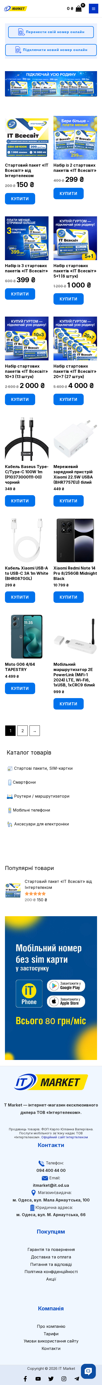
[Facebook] (25, 1379)
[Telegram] (76, 1379)
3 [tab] (54, 86)
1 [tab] (42, 86)
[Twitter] (51, 1379)
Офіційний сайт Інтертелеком (64, 1137)
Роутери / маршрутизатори (41, 796)
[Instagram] (64, 1379)
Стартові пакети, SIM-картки (43, 768)
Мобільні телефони (31, 810)
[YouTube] (38, 1379)
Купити (20, 198)
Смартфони (24, 782)
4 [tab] (59, 86)
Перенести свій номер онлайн (54, 31)
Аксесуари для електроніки (41, 823)
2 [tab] (48, 86)
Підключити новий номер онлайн (54, 49)
